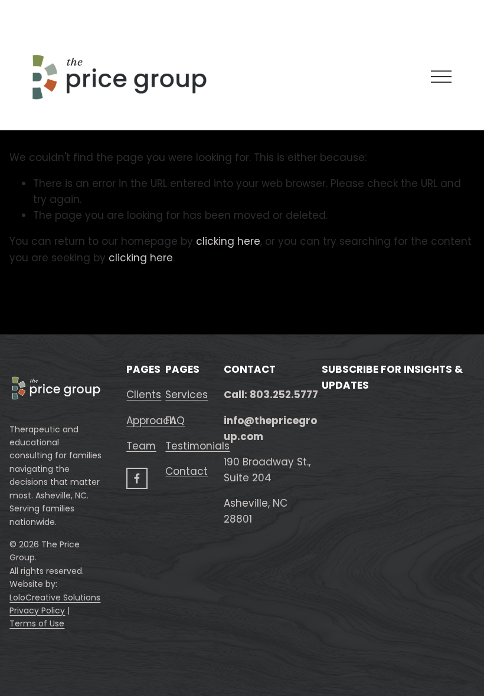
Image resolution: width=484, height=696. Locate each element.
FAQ (175, 420)
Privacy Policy (37, 610)
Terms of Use (36, 623)
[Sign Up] (397, 625)
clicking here (228, 241)
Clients (143, 395)
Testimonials (197, 446)
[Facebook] (137, 478)
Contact (186, 471)
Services (186, 395)
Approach (151, 420)
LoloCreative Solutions (54, 597)
